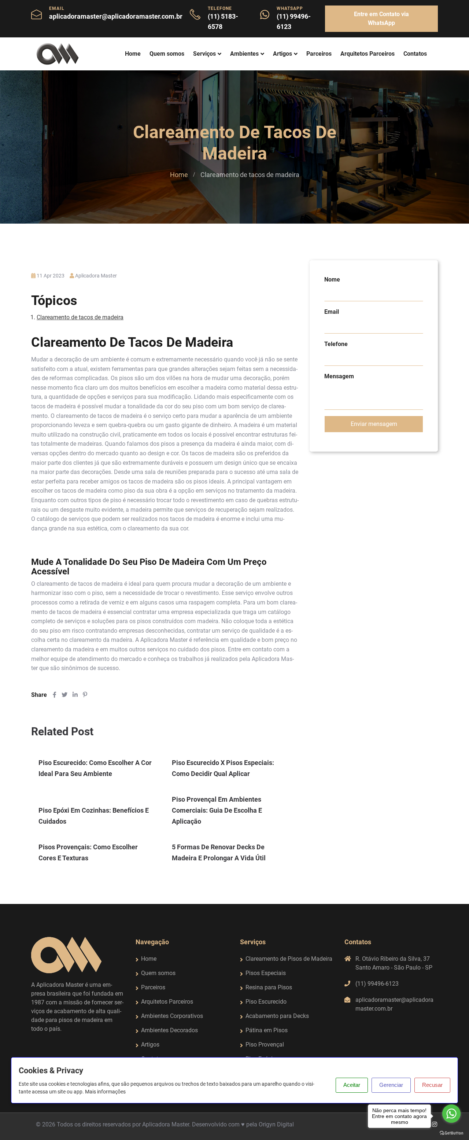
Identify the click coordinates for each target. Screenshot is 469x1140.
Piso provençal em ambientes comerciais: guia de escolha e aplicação (217, 810)
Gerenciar (391, 1085)
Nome (332, 279)
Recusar (432, 1085)
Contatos (415, 53)
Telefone (336, 344)
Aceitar (351, 1085)
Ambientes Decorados (169, 1030)
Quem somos (166, 53)
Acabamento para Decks (277, 1015)
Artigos (282, 53)
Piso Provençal (264, 1044)
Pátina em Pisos (266, 1030)
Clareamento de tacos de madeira (80, 317)
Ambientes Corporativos (172, 1015)
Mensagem (339, 376)
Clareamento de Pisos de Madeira (288, 958)
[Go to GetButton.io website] (451, 1132)
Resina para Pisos (268, 987)
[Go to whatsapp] (451, 1113)
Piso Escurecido (266, 1001)
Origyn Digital (276, 1124)
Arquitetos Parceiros (367, 53)
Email (331, 311)
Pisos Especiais (265, 973)
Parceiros (319, 53)
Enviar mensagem (374, 423)
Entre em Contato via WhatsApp (381, 18)
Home (133, 53)
